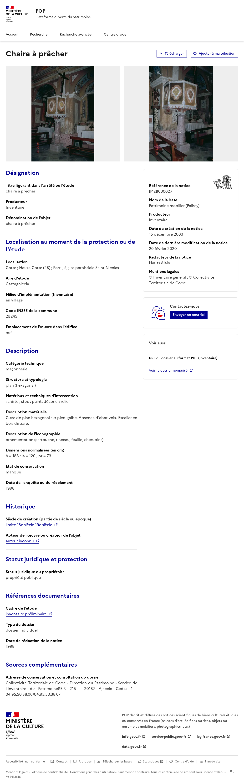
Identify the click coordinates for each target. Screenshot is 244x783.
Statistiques (151, 761)
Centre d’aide (184, 761)
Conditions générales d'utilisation (93, 772)
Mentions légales (17, 772)
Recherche (38, 34)
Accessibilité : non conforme (25, 761)
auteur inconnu (20, 541)
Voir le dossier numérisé (168, 370)
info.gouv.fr (131, 736)
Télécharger (174, 53)
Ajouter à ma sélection (217, 53)
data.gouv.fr (132, 746)
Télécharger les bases (117, 761)
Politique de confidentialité (49, 772)
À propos (85, 761)
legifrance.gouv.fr (211, 736)
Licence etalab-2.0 (215, 772)
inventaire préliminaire (26, 614)
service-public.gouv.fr (169, 736)
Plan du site (212, 761)
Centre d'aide (115, 34)
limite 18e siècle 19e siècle (29, 525)
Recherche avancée (76, 34)
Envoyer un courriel (189, 314)
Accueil (12, 34)
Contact (61, 761)
